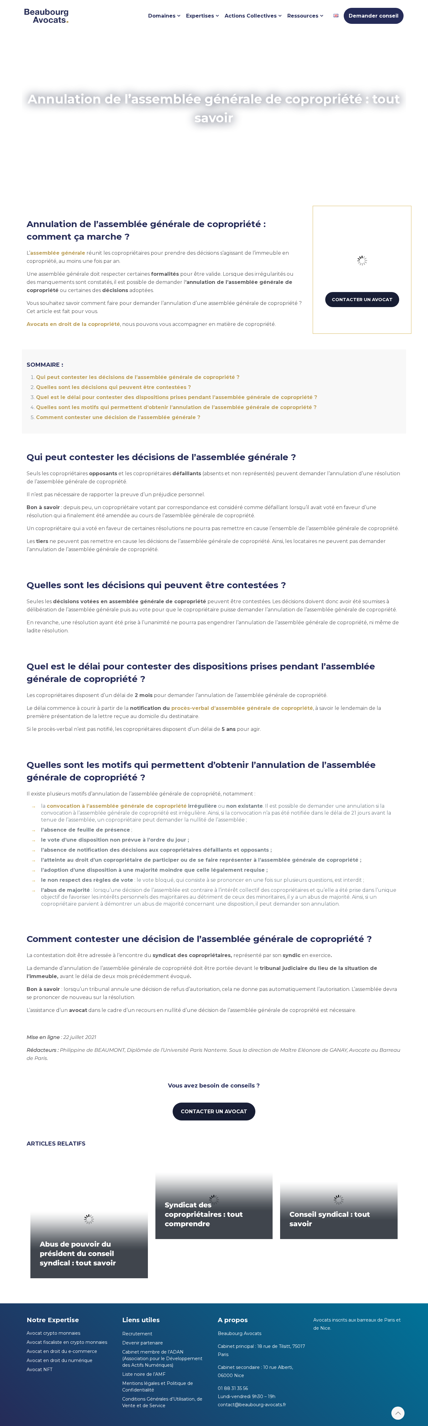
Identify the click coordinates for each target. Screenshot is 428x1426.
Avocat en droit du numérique (59, 1360)
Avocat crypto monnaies (53, 1333)
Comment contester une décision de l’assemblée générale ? (118, 417)
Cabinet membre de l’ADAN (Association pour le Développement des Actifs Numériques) (162, 1358)
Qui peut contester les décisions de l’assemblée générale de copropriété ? (137, 377)
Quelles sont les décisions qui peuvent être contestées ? (114, 387)
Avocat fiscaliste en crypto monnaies (67, 1342)
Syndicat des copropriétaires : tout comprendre (204, 1214)
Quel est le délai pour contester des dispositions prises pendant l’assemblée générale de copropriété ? (176, 397)
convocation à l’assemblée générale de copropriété (117, 806)
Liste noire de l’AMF (143, 1374)
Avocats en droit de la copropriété (73, 324)
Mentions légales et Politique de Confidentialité (157, 1387)
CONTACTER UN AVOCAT (362, 299)
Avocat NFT (39, 1369)
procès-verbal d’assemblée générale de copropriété (242, 708)
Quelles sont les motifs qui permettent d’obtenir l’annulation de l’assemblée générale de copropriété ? (177, 407)
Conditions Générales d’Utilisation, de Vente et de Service (162, 1402)
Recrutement (137, 1334)
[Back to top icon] (398, 1413)
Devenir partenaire (142, 1343)
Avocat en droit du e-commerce (62, 1351)
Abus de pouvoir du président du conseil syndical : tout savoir (78, 1253)
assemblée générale (57, 253)
